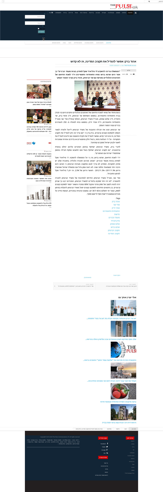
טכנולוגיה (111, 12)
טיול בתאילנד (62, 444)
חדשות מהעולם (56, 43)
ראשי (125, 429)
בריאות (91, 12)
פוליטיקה (108, 43)
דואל (131, 74)
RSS (105, 453)
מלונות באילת (42, 440)
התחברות (41, 32)
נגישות (106, 472)
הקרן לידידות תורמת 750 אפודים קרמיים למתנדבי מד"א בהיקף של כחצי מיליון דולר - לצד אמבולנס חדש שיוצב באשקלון (39, 129)
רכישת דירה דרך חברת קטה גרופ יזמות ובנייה (119, 422)
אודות (106, 469)
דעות (70, 43)
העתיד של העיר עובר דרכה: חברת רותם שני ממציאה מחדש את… (111, 381)
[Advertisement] (50, 6)
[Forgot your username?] (44, 14)
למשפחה (58, 12)
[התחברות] (44, 39)
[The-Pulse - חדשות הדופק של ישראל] (124, 6)
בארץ (64, 43)
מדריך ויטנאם (63, 442)
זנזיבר (73, 440)
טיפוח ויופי (83, 12)
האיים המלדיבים (67, 440)
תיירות (71, 12)
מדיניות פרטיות (104, 466)
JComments (87, 277)
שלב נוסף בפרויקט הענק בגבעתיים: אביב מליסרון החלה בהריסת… (110, 339)
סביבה (98, 12)
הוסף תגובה (116, 275)
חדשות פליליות (78, 43)
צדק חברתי (131, 461)
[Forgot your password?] (42, 26)
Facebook (103, 444)
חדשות (130, 12)
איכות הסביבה (131, 455)
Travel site (50, 440)
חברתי (104, 12)
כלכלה (124, 12)
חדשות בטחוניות (89, 43)
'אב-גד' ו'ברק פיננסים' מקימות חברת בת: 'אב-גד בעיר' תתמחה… (111, 318)
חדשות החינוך (99, 43)
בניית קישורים (34, 440)
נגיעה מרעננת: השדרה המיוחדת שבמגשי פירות (118, 402)
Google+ (103, 450)
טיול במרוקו (69, 444)
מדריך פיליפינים (55, 442)
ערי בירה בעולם (72, 442)
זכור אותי (42, 29)
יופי (133, 450)
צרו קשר (106, 463)
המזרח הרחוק (76, 444)
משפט (118, 12)
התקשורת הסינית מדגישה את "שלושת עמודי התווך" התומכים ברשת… (109, 360)
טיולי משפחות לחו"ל (129, 473)
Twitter (104, 447)
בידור (65, 12)
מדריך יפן (47, 442)
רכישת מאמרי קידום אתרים (101, 475)
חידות (77, 440)
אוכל (76, 12)
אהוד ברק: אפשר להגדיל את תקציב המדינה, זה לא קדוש (103, 61)
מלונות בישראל (57, 440)
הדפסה (124, 74)
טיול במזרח (30, 442)
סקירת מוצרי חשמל (39, 442)
